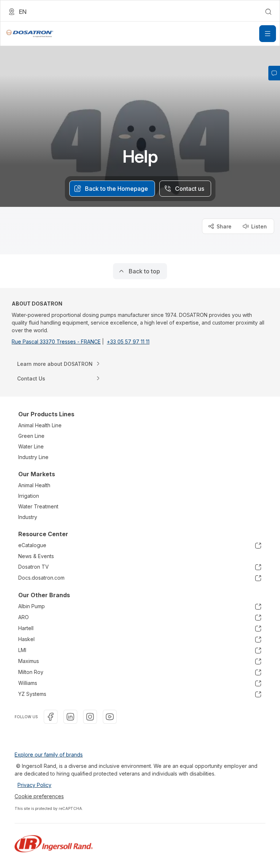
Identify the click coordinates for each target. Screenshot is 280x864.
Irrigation (28, 496)
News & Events (36, 556)
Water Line (31, 446)
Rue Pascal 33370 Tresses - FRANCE (56, 341)
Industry (27, 517)
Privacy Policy (34, 785)
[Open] (267, 33)
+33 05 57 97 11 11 (128, 341)
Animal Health (34, 485)
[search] (268, 11)
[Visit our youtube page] (110, 717)
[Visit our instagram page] (90, 717)
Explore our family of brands (49, 754)
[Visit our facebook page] (51, 717)
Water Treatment (38, 506)
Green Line (31, 436)
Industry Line (33, 457)
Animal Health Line (40, 425)
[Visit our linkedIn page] (70, 717)
